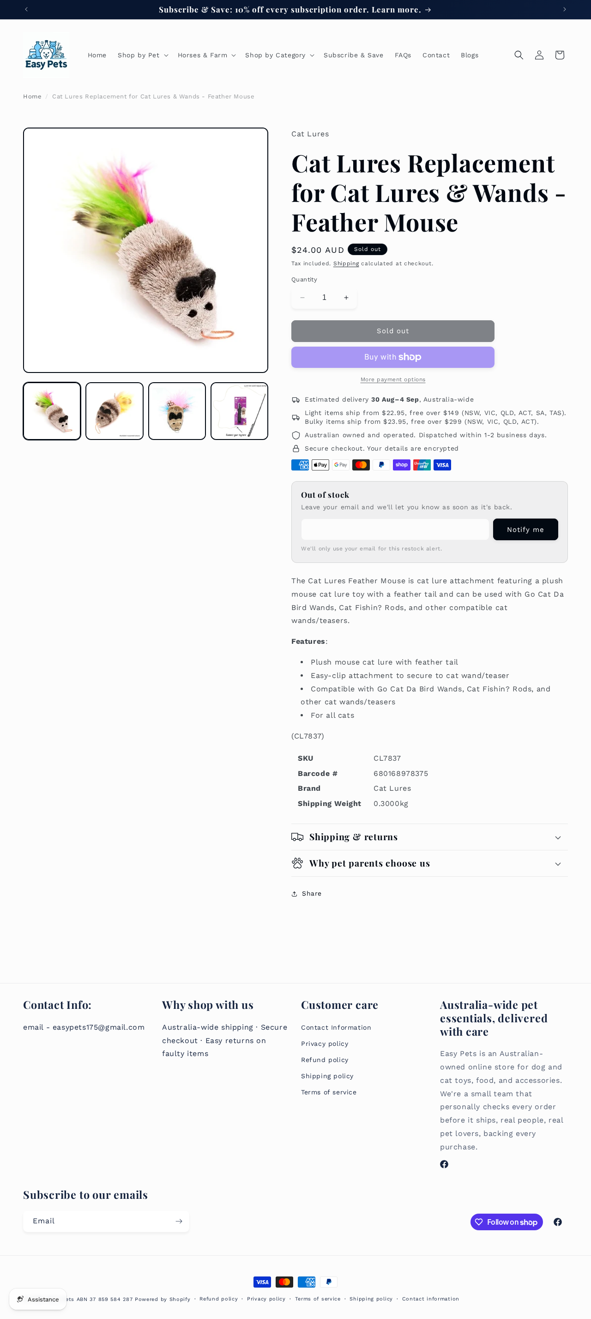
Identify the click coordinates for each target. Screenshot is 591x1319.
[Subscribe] (179, 1221)
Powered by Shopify (163, 1299)
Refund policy (325, 1059)
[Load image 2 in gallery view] (114, 411)
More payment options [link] (393, 379)
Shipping (346, 263)
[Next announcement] (565, 9)
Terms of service (329, 1092)
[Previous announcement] (26, 9)
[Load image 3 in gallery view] (177, 411)
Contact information (430, 1299)
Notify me (525, 529)
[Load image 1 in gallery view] (52, 411)
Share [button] (312, 893)
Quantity (304, 279)
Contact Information (336, 1027)
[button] (142, 55)
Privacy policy (324, 1043)
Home (32, 96)
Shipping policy (327, 1076)
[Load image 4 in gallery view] (239, 411)
